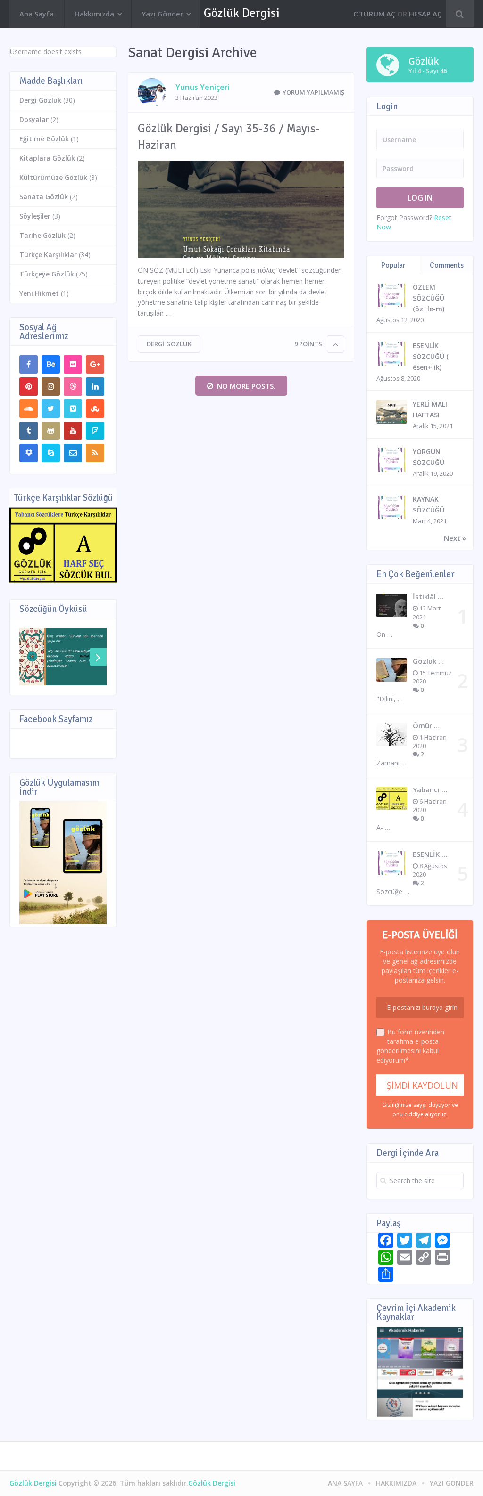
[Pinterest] (28, 386)
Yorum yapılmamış (313, 92)
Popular (393, 265)
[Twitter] (51, 408)
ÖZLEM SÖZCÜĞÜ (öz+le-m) (428, 298)
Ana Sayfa (36, 13)
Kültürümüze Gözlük (53, 177)
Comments (447, 265)
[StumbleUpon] (95, 408)
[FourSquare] (95, 431)
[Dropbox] (28, 453)
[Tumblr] (28, 431)
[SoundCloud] (28, 408)
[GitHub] (51, 431)
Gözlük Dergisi (242, 13)
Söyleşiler (34, 215)
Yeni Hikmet (39, 293)
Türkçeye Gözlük (46, 273)
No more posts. (246, 385)
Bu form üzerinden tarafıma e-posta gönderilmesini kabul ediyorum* (410, 1046)
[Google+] (95, 364)
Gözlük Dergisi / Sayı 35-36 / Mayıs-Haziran (228, 136)
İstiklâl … (428, 596)
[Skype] (51, 453)
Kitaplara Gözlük (47, 158)
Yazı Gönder (162, 13)
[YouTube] (73, 431)
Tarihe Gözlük (42, 235)
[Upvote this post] (335, 344)
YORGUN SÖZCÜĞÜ (428, 457)
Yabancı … (430, 789)
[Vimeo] (73, 408)
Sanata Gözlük (43, 196)
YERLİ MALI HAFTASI (430, 409)
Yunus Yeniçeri (202, 87)
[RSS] (95, 453)
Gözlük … (428, 661)
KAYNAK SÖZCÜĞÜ (428, 504)
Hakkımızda (94, 13)
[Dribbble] (73, 386)
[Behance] (51, 364)
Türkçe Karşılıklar (48, 254)
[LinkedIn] (95, 386)
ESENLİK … (430, 854)
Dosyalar (34, 119)
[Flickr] (73, 364)
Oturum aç (374, 13)
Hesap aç (425, 13)
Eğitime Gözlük (44, 138)
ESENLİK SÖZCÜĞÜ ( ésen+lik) (431, 356)
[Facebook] (28, 364)
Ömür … (426, 725)
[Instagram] (51, 386)
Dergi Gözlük (169, 344)
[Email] (73, 453)
